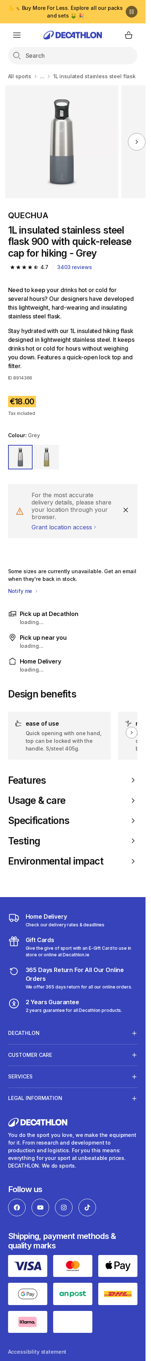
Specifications (39, 820)
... (42, 76)
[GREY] (20, 457)
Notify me (21, 591)
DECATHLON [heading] (24, 1033)
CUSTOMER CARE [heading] (30, 1055)
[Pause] (131, 12)
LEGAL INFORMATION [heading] (35, 1098)
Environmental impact (55, 861)
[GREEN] (46, 457)
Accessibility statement (37, 1352)
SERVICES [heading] (20, 1076)
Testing (24, 841)
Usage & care (37, 800)
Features (27, 780)
